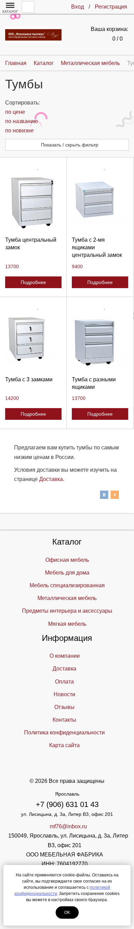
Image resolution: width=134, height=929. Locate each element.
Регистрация (111, 7)
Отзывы (64, 707)
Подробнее (33, 282)
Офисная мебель (67, 560)
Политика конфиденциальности (64, 732)
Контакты (64, 720)
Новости (64, 694)
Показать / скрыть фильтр (69, 144)
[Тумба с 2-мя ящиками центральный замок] (100, 203)
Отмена (33, 272)
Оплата (64, 682)
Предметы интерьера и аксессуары (67, 611)
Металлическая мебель (67, 598)
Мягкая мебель (67, 624)
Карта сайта (64, 745)
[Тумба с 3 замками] (33, 342)
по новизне (19, 130)
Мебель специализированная (67, 585)
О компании (64, 656)
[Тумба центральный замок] (33, 203)
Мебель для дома (67, 573)
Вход (77, 7)
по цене (15, 112)
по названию (21, 121)
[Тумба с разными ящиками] (100, 342)
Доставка (51, 479)
